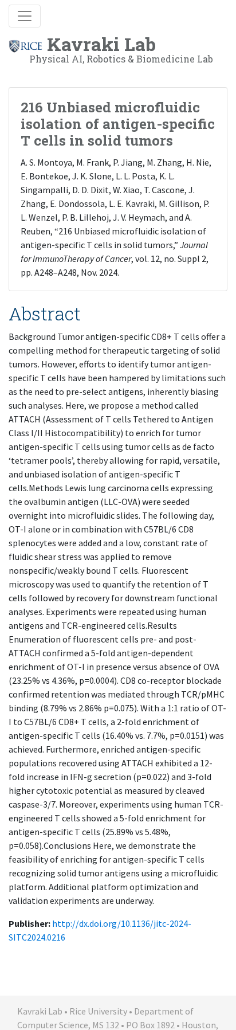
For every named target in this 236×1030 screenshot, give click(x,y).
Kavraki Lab (121, 48)
